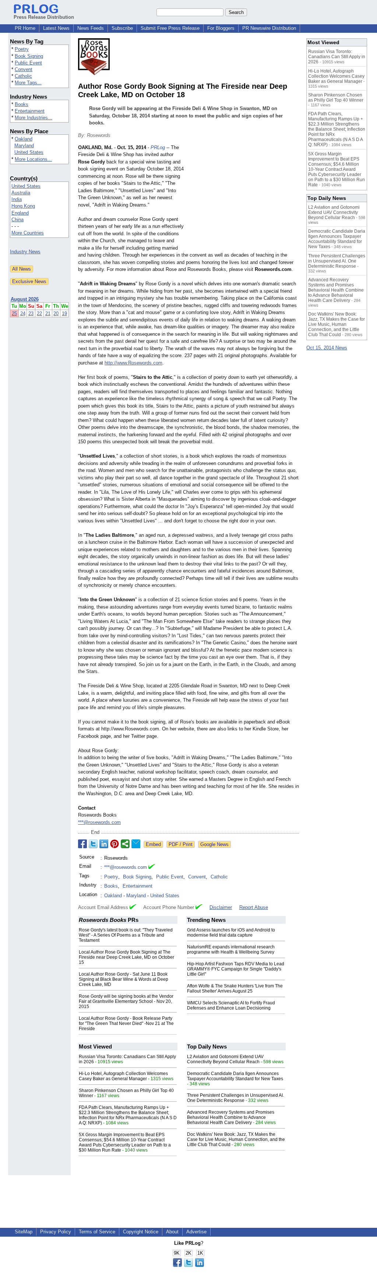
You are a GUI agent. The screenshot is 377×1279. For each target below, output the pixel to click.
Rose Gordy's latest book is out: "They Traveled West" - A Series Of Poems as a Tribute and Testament (126, 935)
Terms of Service (97, 1231)
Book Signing (29, 56)
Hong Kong (23, 206)
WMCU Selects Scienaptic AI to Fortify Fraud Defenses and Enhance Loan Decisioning (231, 1005)
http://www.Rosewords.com (133, 363)
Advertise (196, 1231)
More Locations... (33, 159)
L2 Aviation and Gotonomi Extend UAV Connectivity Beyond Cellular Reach (225, 1059)
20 (56, 313)
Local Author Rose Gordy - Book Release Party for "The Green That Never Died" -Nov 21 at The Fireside (126, 1023)
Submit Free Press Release (170, 28)
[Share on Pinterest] (114, 843)
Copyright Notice (140, 1231)
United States (28, 152)
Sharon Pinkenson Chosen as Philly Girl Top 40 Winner (335, 97)
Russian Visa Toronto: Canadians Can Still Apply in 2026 (336, 56)
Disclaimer (220, 907)
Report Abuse (253, 907)
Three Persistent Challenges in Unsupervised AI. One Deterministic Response (235, 1098)
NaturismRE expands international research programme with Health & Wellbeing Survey (231, 949)
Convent (23, 69)
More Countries (27, 233)
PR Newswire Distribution (269, 28)
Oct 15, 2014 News (326, 347)
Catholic (23, 76)
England (20, 213)
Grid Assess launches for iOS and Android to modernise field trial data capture (231, 932)
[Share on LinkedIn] (103, 843)
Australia (20, 192)
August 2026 (25, 299)
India (16, 199)
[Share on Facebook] (82, 843)
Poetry (22, 49)
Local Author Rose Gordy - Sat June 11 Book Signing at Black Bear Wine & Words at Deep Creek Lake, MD (123, 979)
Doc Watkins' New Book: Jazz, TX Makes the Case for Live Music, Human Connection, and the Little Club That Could (236, 1139)
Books (21, 104)
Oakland (23, 139)
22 (39, 313)
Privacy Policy (55, 1231)
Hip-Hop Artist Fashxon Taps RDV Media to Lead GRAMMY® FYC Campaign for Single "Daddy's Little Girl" (235, 969)
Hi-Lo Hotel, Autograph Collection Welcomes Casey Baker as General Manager (123, 1076)
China (17, 219)
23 (31, 313)
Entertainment (30, 111)
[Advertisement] (243, 198)
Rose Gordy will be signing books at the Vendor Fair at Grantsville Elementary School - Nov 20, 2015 (126, 1001)
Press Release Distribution (44, 17)
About (172, 1231)
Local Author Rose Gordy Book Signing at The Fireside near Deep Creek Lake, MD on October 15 (126, 957)
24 (22, 313)
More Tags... (28, 82)
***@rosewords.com (99, 822)
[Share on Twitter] (93, 843)
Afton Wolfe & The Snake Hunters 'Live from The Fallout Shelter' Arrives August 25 (235, 988)
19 (64, 313)
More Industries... (33, 117)
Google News (214, 844)
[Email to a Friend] (135, 843)
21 (47, 313)
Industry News (25, 251)
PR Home (25, 28)
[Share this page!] (188, 1265)
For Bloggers (221, 28)
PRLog (158, 147)
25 (14, 313)
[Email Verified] (151, 867)
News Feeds (90, 28)
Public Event (28, 63)
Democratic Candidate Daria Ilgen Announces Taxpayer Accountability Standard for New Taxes (235, 1076)
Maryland (24, 145)
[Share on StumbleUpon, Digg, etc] (125, 843)
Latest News (56, 28)
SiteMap (23, 1231)
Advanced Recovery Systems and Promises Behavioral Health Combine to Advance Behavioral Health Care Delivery (230, 1117)
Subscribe (122, 28)
